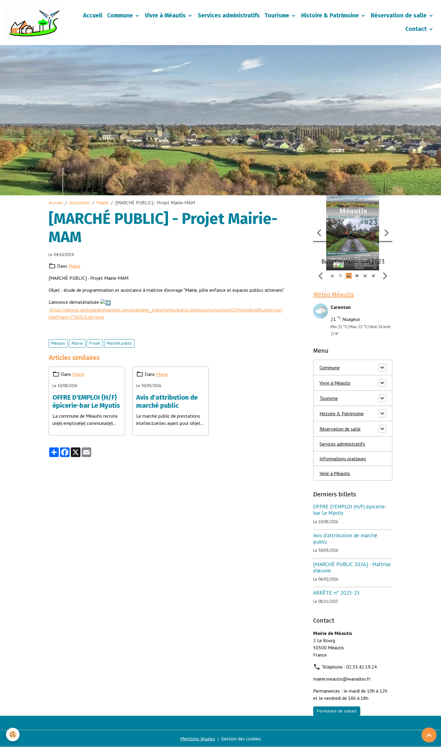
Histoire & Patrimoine (330, 15)
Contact (416, 29)
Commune (120, 15)
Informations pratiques (343, 459)
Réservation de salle (399, 15)
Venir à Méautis (335, 473)
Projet (94, 343)
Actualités (79, 203)
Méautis (58, 343)
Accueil (92, 15)
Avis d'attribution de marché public (167, 402)
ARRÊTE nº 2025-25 (336, 592)
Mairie (103, 203)
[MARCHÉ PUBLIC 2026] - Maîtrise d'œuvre (352, 567)
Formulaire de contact (336, 711)
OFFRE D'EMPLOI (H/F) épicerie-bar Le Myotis (86, 402)
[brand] (34, 22)
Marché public (119, 343)
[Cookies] (13, 734)
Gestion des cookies (241, 739)
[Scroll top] (429, 734)
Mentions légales (197, 739)
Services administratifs (229, 15)
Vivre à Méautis (166, 15)
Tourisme (278, 15)
